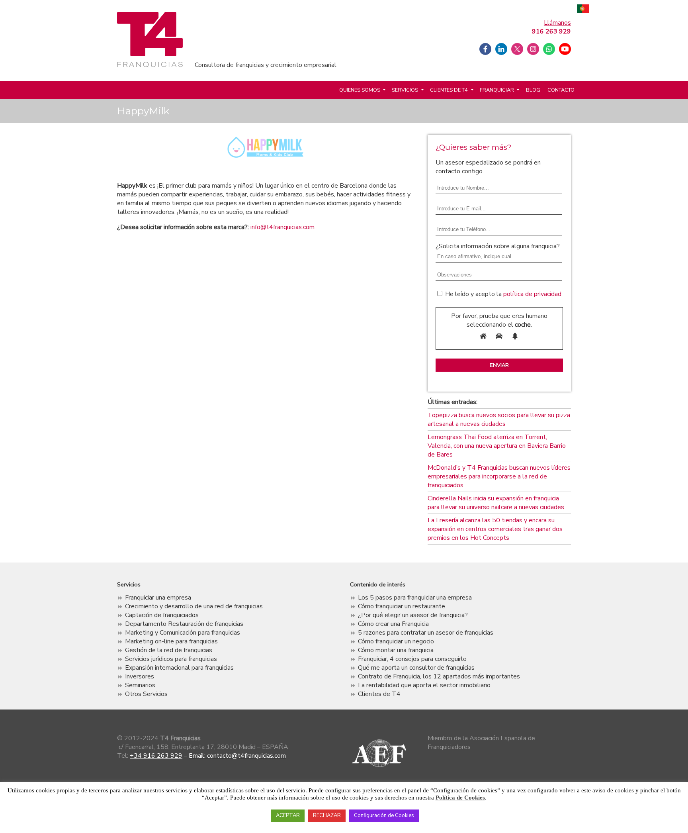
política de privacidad (532, 294)
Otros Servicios (146, 694)
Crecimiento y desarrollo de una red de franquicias (194, 606)
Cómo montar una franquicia (396, 650)
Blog (533, 90)
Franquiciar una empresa (158, 597)
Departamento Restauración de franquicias (184, 623)
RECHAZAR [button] (327, 815)
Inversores (139, 676)
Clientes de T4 (449, 90)
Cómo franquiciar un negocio (396, 641)
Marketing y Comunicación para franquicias (182, 632)
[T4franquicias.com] (150, 65)
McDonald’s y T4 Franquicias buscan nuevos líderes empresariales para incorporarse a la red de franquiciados (499, 476)
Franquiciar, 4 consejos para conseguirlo (412, 659)
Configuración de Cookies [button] (384, 815)
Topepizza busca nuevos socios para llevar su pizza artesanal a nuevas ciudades (499, 419)
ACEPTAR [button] (288, 815)
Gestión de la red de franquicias (168, 650)
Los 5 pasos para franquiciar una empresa (415, 597)
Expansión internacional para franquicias (179, 667)
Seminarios (140, 685)
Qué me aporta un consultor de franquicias (416, 667)
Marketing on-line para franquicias (171, 641)
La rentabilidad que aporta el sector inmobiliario (424, 685)
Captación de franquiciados (162, 615)
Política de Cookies (460, 797)
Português (583, 9)
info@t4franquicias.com (282, 227)
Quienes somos (359, 90)
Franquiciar (497, 90)
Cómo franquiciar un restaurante (401, 606)
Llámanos (551, 27)
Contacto (561, 90)
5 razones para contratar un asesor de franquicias (425, 632)
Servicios (405, 90)
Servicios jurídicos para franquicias (171, 659)
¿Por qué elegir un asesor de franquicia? (413, 615)
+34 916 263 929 (156, 755)
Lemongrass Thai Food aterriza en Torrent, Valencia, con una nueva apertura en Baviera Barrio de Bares (497, 446)
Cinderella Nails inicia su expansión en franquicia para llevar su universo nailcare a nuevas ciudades (496, 503)
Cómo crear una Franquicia (393, 623)
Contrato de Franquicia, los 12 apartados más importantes (439, 676)
